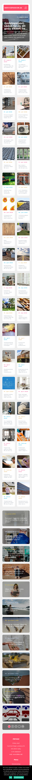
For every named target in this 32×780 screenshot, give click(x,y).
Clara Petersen (23, 18)
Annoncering (16, 764)
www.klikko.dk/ (18, 754)
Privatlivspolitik (18, 777)
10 (23, 726)
